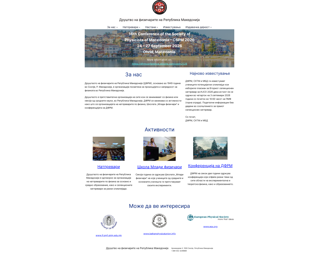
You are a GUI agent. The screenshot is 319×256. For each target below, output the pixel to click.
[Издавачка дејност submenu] (211, 27)
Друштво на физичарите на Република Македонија (159, 20)
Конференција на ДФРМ (210, 165)
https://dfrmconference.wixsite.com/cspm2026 (159, 63)
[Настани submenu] (157, 27)
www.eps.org (210, 226)
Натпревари (108, 166)
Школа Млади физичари (159, 167)
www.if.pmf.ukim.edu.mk (109, 235)
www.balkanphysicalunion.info (159, 233)
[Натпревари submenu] (139, 27)
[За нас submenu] (117, 27)
